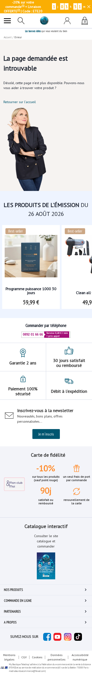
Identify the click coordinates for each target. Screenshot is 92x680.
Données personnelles (57, 657)
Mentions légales (9, 657)
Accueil (8, 37)
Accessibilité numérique (80, 657)
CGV (24, 657)
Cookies (37, 657)
